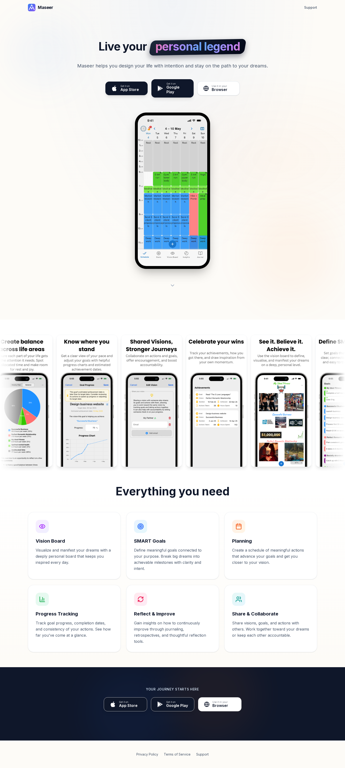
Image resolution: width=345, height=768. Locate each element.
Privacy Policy (147, 754)
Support (310, 7)
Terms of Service (177, 754)
